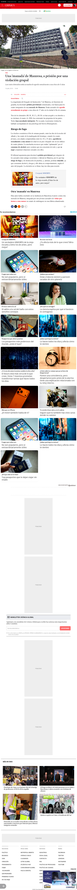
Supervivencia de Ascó (30, 1)
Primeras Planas (8, 876)
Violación (16, 94)
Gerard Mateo (15, 98)
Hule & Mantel (26, 870)
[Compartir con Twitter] (15, 206)
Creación (5, 861)
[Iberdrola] (47, 11)
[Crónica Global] (31, 5)
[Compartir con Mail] (22, 206)
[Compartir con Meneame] (19, 206)
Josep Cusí (20, 1)
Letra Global (25, 861)
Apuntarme (65, 628)
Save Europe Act (62, 1)
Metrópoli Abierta (27, 852)
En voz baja (6, 879)
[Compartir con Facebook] (12, 206)
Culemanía (24, 858)
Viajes (4, 867)
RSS (40, 861)
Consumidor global (28, 867)
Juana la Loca (54, 1)
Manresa (23, 94)
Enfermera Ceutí (40, 1)
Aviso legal (43, 855)
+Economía (6, 870)
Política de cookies (46, 867)
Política (5, 852)
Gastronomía (7, 873)
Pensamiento (6, 864)
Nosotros (43, 852)
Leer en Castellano (5, 8)
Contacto (43, 858)
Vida (6, 72)
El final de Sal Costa (11, 1)
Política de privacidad (47, 864)
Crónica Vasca (26, 855)
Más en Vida (7, 762)
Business (5, 855)
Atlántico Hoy (26, 864)
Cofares (47, 1)
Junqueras (70, 1)
